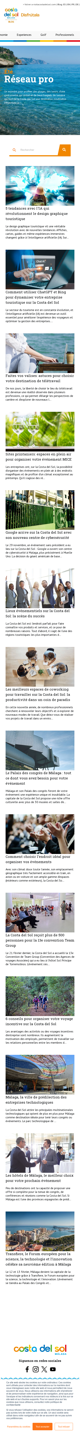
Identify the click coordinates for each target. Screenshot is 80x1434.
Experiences (24, 35)
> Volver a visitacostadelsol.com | (40, 4)
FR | (74, 4)
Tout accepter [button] (42, 1426)
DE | (78, 4)
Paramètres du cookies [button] (18, 1426)
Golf (43, 35)
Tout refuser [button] (64, 1426)
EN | (69, 4)
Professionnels (64, 35)
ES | (65, 4)
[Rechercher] (64, 149)
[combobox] (33, 149)
